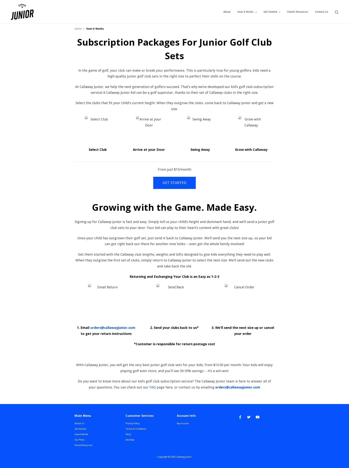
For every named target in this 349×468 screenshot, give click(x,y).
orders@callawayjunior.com (112, 327)
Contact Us (321, 11)
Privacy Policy (132, 423)
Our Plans (80, 439)
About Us (79, 423)
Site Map (130, 439)
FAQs (128, 434)
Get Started (271, 11)
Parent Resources (297, 11)
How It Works (245, 11)
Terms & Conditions (136, 428)
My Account (183, 423)
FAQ (152, 387)
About (226, 11)
